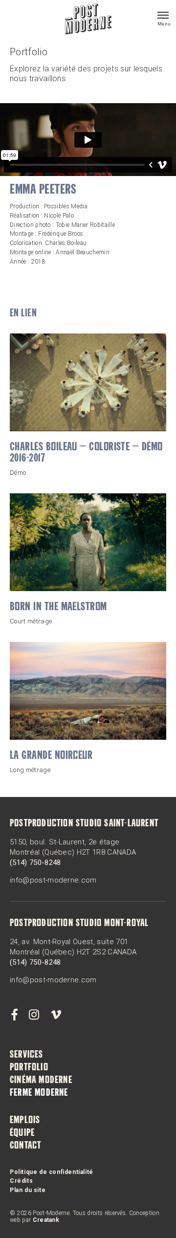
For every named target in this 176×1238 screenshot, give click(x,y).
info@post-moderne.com (53, 880)
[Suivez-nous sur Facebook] (14, 1015)
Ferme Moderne (39, 1093)
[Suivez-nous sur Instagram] (34, 1015)
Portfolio (29, 1068)
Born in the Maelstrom (58, 607)
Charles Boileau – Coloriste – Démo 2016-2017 (86, 453)
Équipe (22, 1133)
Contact (25, 1146)
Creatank (46, 1219)
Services (27, 1055)
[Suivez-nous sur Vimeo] (55, 1015)
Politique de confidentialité (51, 1172)
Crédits (21, 1180)
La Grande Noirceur (51, 756)
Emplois (25, 1121)
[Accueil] (88, 20)
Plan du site (27, 1190)
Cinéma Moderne (41, 1080)
